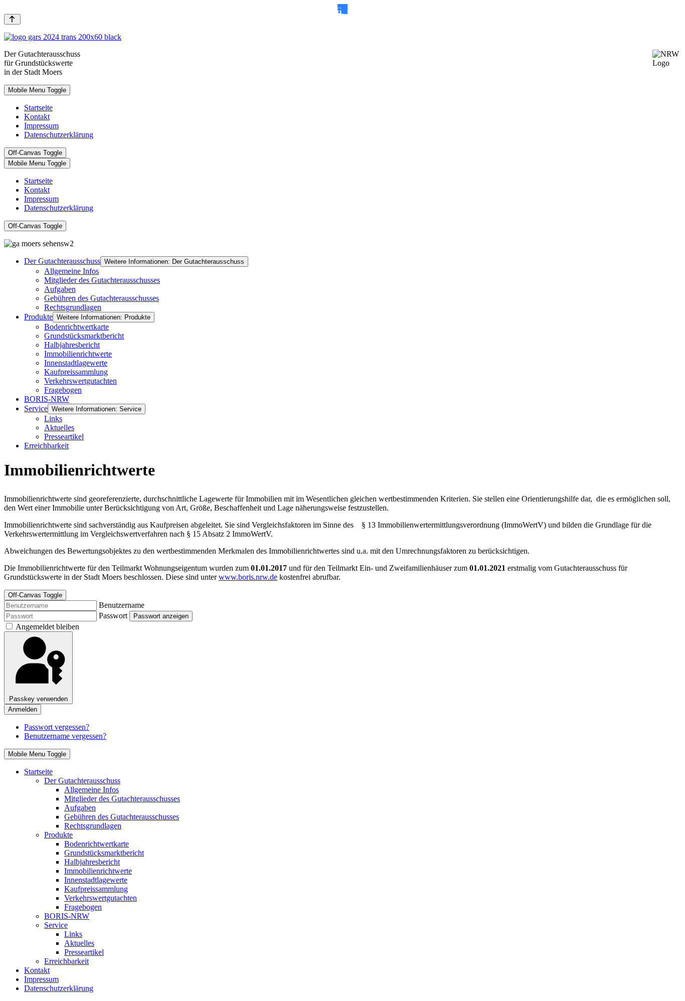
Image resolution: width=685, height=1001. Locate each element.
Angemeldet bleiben (47, 626)
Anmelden (22, 709)
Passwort (113, 615)
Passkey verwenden (38, 699)
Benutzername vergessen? (65, 736)
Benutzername (121, 605)
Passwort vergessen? (56, 727)
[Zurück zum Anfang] (12, 19)
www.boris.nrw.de (248, 577)
